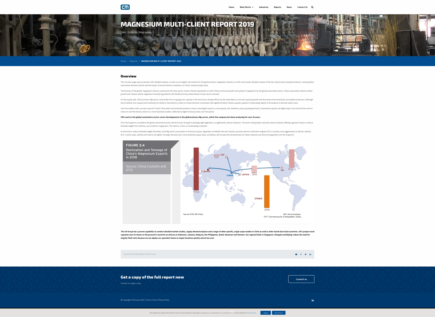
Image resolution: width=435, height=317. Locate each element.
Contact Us (302, 7)
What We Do (245, 7)
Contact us (301, 279)
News (289, 7)
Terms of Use (151, 300)
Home (231, 7)
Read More (278, 313)
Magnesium (145, 32)
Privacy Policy (163, 300)
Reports (277, 7)
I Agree (265, 313)
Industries (263, 7)
